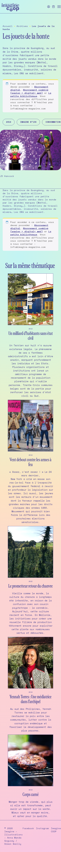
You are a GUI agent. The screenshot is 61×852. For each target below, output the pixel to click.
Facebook (28, 828)
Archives (22, 26)
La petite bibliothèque (30, 94)
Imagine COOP (56, 830)
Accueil (8, 26)
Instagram (42, 828)
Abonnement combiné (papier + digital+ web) (29, 91)
